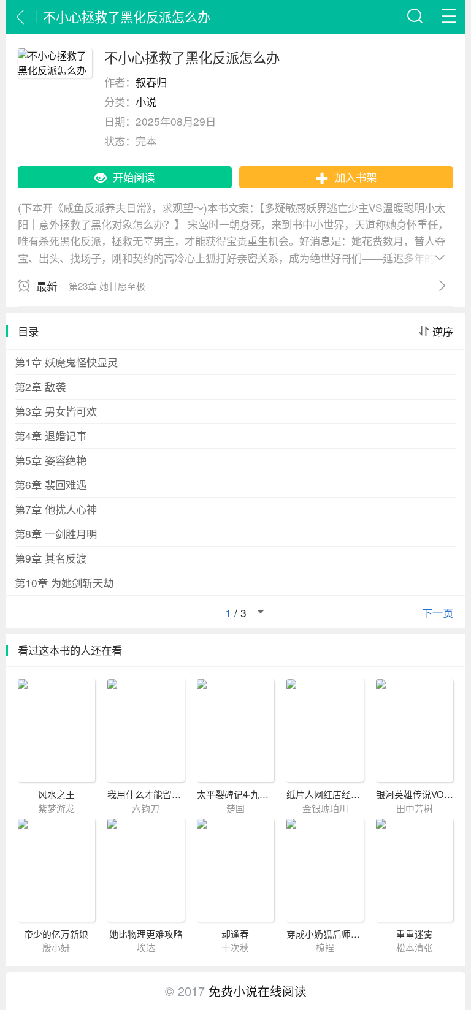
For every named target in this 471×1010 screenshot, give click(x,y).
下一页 (437, 613)
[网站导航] (448, 17)
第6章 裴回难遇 (50, 484)
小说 (146, 101)
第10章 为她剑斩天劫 (64, 582)
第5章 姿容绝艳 (50, 460)
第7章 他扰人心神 (56, 509)
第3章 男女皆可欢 (56, 411)
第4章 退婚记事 (50, 435)
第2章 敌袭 (40, 386)
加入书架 (356, 176)
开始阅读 (134, 176)
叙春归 (151, 81)
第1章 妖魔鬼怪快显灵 (66, 362)
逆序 (442, 331)
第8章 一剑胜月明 (56, 533)
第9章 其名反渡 (50, 558)
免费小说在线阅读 (258, 991)
